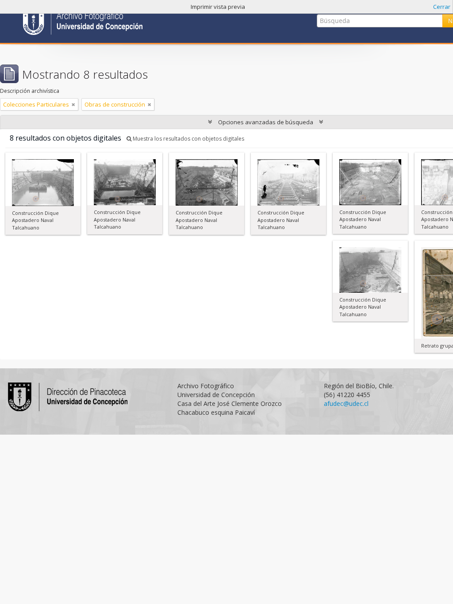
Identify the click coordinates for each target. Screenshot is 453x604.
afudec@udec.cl (346, 403)
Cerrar (441, 7)
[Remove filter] (73, 104)
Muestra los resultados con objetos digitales (187, 138)
